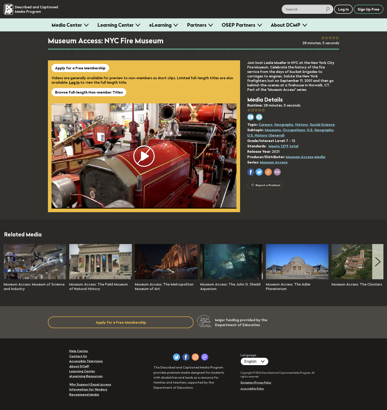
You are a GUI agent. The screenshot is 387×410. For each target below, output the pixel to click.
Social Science (322, 124)
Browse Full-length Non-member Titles (89, 92)
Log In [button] (343, 9)
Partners (196, 25)
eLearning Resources (86, 376)
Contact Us (78, 356)
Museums (273, 130)
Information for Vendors (88, 389)
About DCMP (285, 25)
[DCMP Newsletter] (204, 357)
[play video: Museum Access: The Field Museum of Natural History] (100, 278)
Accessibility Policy (252, 388)
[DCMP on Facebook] (185, 357)
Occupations (294, 130)
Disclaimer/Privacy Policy (256, 382)
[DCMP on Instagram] (195, 357)
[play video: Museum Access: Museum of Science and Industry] (35, 278)
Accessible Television (86, 361)
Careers (265, 124)
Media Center (67, 25)
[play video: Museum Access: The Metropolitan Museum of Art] (166, 278)
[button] (250, 172)
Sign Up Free (368, 9)
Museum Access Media (305, 157)
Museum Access (274, 162)
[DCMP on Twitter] (176, 357)
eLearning (160, 25)
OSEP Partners (238, 25)
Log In (74, 82)
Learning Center (115, 25)
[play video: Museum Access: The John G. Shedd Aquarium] (231, 278)
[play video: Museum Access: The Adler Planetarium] (297, 278)
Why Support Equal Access (90, 384)
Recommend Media (84, 395)
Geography (283, 124)
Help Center (78, 351)
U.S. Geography (320, 130)
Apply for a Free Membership (80, 68)
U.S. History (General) (265, 135)
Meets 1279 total (283, 146)
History (301, 124)
